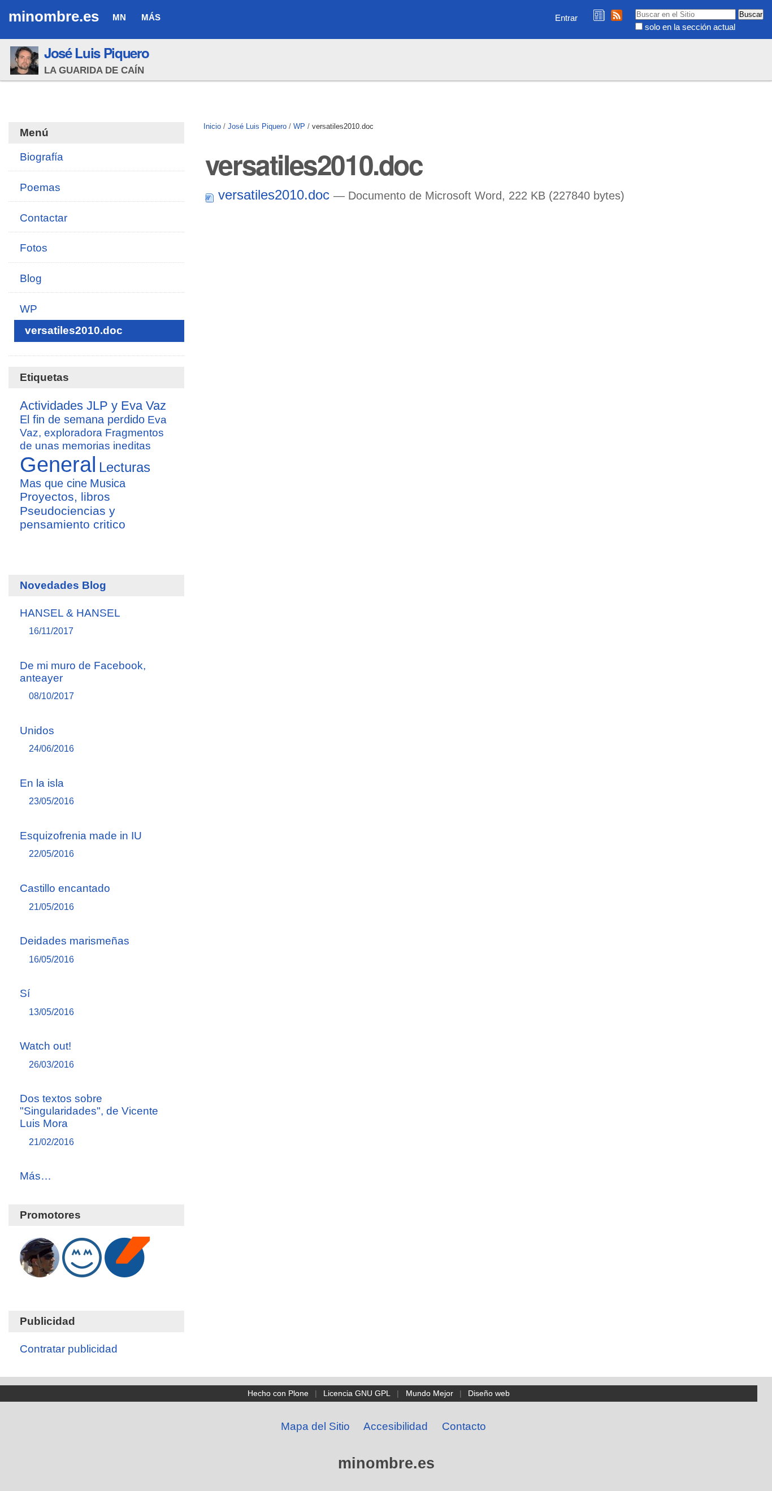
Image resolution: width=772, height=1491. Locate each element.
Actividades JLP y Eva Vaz (93, 406)
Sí (47, 1001)
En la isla (47, 791)
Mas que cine (53, 483)
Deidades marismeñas (74, 949)
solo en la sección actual (690, 27)
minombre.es (53, 16)
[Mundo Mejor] (82, 1271)
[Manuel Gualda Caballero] (39, 1271)
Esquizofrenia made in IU (81, 844)
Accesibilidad (395, 1426)
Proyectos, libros (65, 497)
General (58, 464)
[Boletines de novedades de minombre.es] (599, 15)
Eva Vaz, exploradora (93, 426)
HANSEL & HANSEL (70, 621)
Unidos (47, 739)
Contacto (464, 1426)
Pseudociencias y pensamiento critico (72, 517)
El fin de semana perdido (82, 419)
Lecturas (124, 467)
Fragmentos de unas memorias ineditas (92, 439)
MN (119, 17)
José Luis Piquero (96, 52)
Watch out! (47, 1054)
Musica (107, 483)
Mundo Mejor (429, 1393)
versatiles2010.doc (273, 194)
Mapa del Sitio (315, 1426)
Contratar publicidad (69, 1349)
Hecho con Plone (278, 1393)
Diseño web (489, 1393)
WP (299, 126)
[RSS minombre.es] (616, 15)
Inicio (212, 126)
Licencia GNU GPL (357, 1393)
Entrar (566, 18)
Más (151, 17)
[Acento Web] (127, 1271)
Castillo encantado (65, 896)
